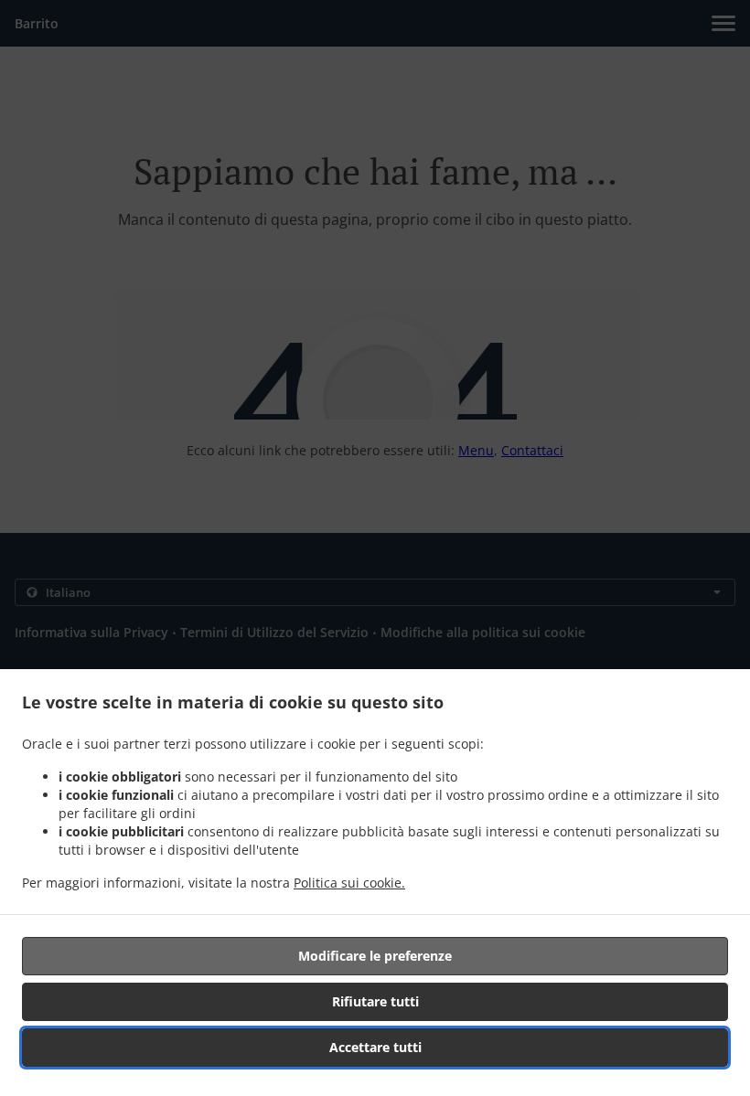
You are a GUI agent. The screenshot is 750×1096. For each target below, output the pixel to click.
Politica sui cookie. (349, 882)
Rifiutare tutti (375, 1001)
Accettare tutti (375, 1047)
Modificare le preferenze (375, 955)
